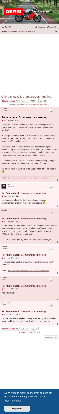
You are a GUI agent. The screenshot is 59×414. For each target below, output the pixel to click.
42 (9, 184)
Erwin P (4, 108)
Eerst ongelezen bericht (18, 104)
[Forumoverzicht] (13, 11)
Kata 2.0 (5, 210)
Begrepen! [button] (17, 408)
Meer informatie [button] (13, 400)
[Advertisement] (29, 63)
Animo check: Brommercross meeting (26, 96)
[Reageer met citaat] (50, 111)
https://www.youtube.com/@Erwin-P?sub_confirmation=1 (28, 178)
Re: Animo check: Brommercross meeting (24, 193)
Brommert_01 (6, 303)
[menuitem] (8, 27)
